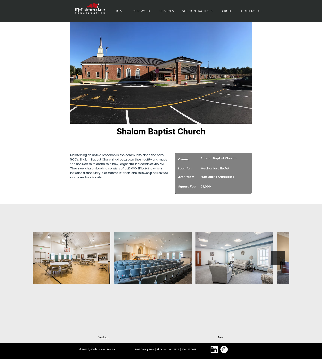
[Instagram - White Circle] (224, 349)
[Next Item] (278, 258)
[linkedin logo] (214, 349)
